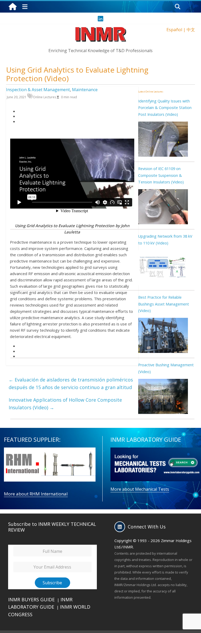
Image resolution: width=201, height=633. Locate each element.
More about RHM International (36, 494)
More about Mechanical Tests (139, 489)
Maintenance (85, 89)
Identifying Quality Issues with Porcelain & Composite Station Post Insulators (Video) (165, 108)
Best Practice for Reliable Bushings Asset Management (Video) (163, 304)
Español (174, 29)
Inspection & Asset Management (38, 89)
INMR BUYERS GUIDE (31, 599)
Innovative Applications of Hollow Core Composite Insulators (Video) (65, 404)
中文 (191, 29)
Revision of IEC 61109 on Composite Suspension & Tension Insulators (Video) (161, 175)
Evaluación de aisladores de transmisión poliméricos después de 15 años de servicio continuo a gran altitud (71, 383)
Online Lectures (44, 97)
